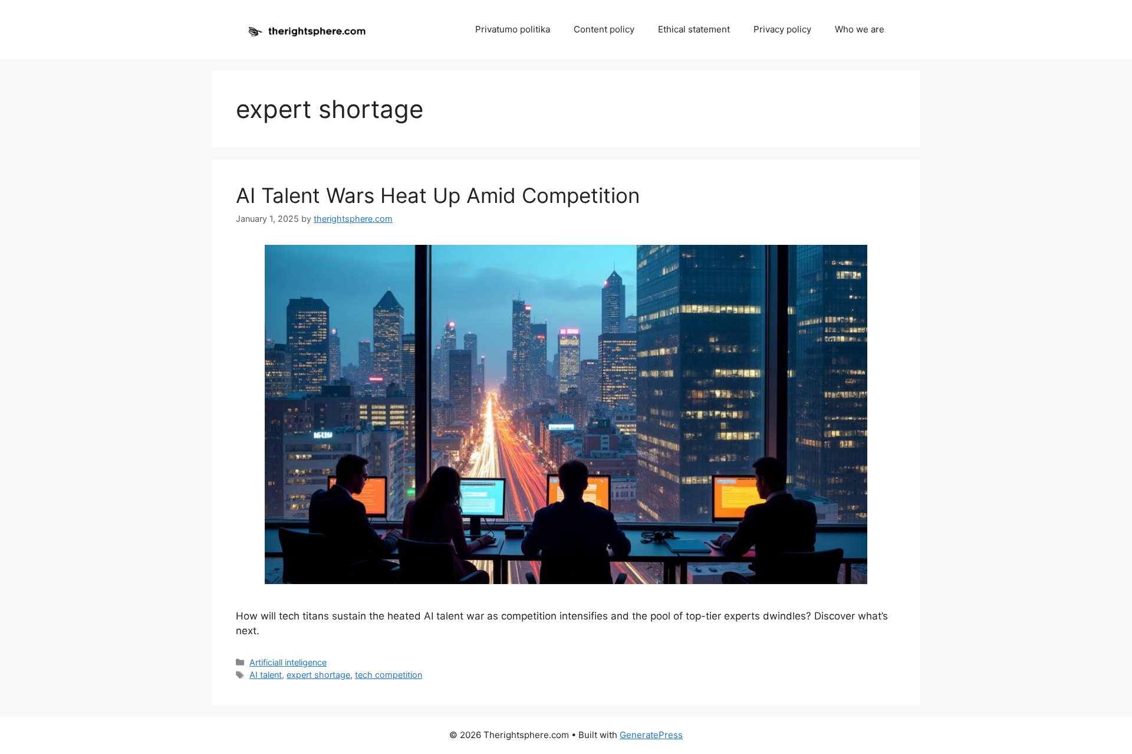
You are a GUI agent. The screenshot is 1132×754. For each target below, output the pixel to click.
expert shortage (318, 675)
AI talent (265, 675)
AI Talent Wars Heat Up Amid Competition (438, 195)
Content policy (604, 29)
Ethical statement (694, 29)
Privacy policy (782, 29)
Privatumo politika (512, 29)
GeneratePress (651, 734)
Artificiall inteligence (288, 662)
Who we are (859, 29)
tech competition (388, 675)
